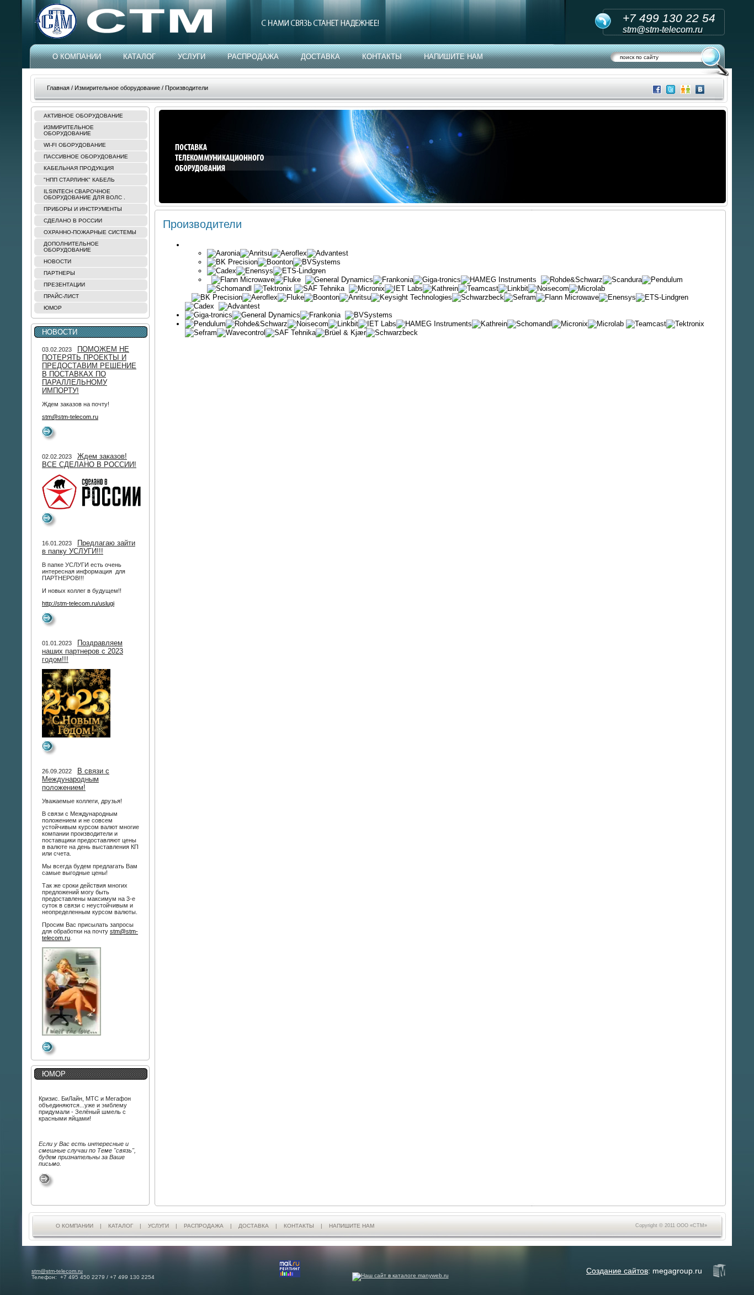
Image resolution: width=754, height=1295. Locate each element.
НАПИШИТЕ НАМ (453, 56)
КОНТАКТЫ (382, 56)
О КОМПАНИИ (76, 56)
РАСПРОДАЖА (253, 56)
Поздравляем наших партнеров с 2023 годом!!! (82, 651)
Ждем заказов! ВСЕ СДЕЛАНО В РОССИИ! (89, 460)
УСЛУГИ (191, 56)
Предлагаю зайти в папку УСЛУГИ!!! (88, 547)
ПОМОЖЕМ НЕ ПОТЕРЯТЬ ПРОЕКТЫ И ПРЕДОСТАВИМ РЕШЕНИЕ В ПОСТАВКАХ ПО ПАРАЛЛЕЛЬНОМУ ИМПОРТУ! (89, 370)
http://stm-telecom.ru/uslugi (78, 603)
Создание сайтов (617, 1270)
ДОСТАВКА (320, 56)
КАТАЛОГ (139, 56)
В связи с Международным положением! (75, 779)
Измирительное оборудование (117, 87)
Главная (58, 87)
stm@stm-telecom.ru (70, 416)
